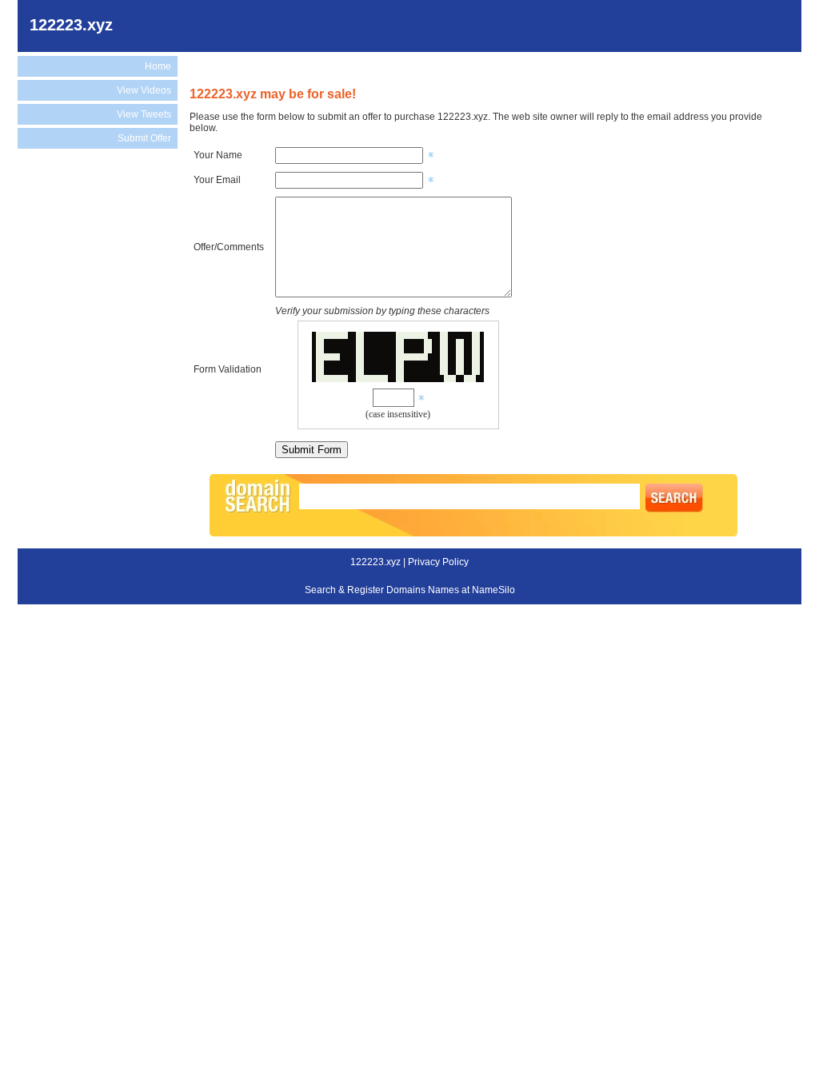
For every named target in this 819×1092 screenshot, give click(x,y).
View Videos (144, 90)
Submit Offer (144, 138)
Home (158, 66)
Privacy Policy (438, 562)
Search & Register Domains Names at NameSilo (410, 590)
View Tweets (144, 114)
